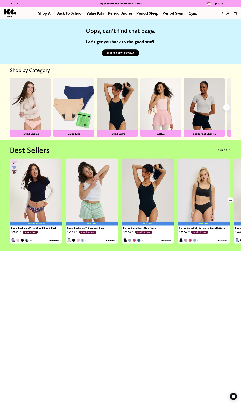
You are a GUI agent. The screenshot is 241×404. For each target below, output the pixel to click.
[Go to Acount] (228, 13)
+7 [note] (142, 240)
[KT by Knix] (10, 13)
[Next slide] (226, 107)
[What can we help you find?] (221, 13)
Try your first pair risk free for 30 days (121, 3)
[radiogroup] (21, 240)
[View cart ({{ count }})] (235, 13)
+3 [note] (31, 240)
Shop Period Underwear (120, 53)
